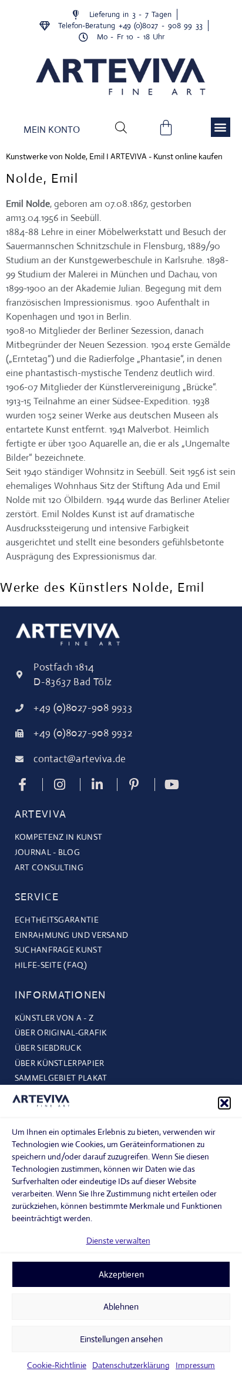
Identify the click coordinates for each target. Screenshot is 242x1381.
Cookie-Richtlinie (56, 1365)
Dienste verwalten (118, 1240)
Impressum (195, 1365)
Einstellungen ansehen (121, 1339)
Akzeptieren (121, 1274)
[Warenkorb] (166, 127)
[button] (224, 1103)
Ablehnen (121, 1306)
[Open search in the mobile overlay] (121, 127)
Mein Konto (51, 129)
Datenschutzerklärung (131, 1365)
